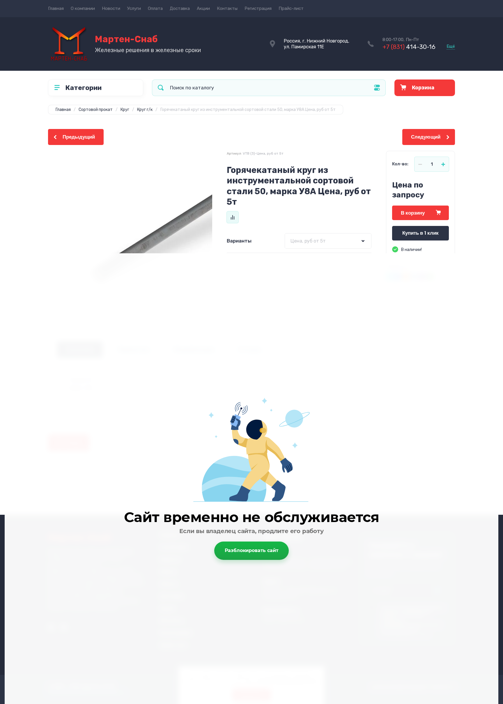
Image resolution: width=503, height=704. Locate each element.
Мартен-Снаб (126, 39)
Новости (111, 8)
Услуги (134, 8)
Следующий (425, 137)
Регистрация (258, 8)
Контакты (227, 8)
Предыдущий (79, 137)
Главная (56, 8)
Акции (203, 8)
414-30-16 (408, 46)
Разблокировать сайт (252, 550)
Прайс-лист (291, 8)
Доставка (180, 8)
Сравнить (232, 217)
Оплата (155, 8)
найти (160, 87)
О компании (83, 8)
